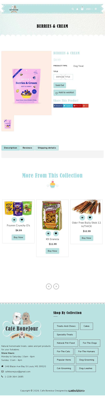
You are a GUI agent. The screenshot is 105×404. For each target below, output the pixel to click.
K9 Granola (52, 239)
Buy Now (18, 237)
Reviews (27, 147)
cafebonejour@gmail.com (17, 371)
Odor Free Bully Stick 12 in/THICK (86, 224)
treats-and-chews (66, 326)
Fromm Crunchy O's (18, 225)
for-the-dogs (90, 343)
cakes (87, 326)
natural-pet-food (66, 343)
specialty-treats (65, 334)
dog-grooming (86, 359)
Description (10, 147)
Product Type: (60, 66)
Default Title (63, 77)
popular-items (64, 359)
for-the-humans (86, 351)
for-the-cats (63, 351)
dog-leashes (85, 368)
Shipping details (47, 147)
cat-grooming (64, 368)
